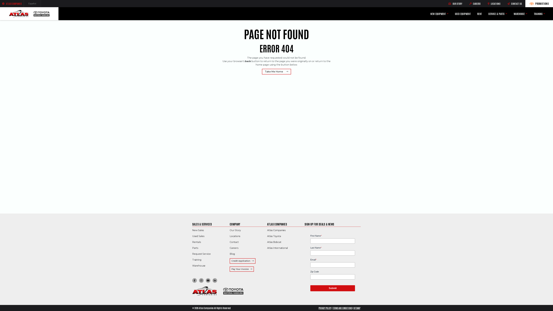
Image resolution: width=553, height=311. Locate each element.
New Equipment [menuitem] (438, 13)
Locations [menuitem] (235, 236)
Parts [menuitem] (195, 248)
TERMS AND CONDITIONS (342, 308)
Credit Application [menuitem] (240, 261)
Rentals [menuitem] (196, 242)
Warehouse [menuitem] (519, 13)
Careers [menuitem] (234, 248)
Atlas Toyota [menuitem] (274, 236)
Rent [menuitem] (479, 13)
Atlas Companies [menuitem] (277, 224)
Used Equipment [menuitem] (463, 13)
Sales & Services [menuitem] (202, 224)
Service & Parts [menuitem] (496, 13)
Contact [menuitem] (234, 242)
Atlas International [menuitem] (277, 248)
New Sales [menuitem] (198, 230)
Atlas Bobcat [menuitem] (274, 242)
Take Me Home (274, 71)
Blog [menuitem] (232, 254)
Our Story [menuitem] (235, 230)
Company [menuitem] (235, 224)
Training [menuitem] (538, 13)
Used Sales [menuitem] (198, 236)
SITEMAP (356, 308)
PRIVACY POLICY (325, 308)
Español (34, 4)
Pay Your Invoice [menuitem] (242, 269)
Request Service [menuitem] (201, 254)
